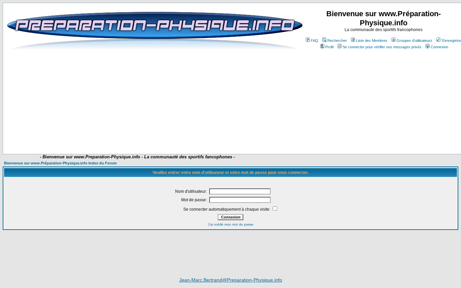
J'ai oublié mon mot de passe (230, 224)
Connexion (439, 47)
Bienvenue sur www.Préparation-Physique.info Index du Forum (60, 163)
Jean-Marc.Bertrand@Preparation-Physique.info (230, 280)
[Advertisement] (158, 134)
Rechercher (337, 40)
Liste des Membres (371, 40)
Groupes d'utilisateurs (414, 40)
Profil (329, 47)
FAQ (314, 40)
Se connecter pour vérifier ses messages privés (382, 47)
